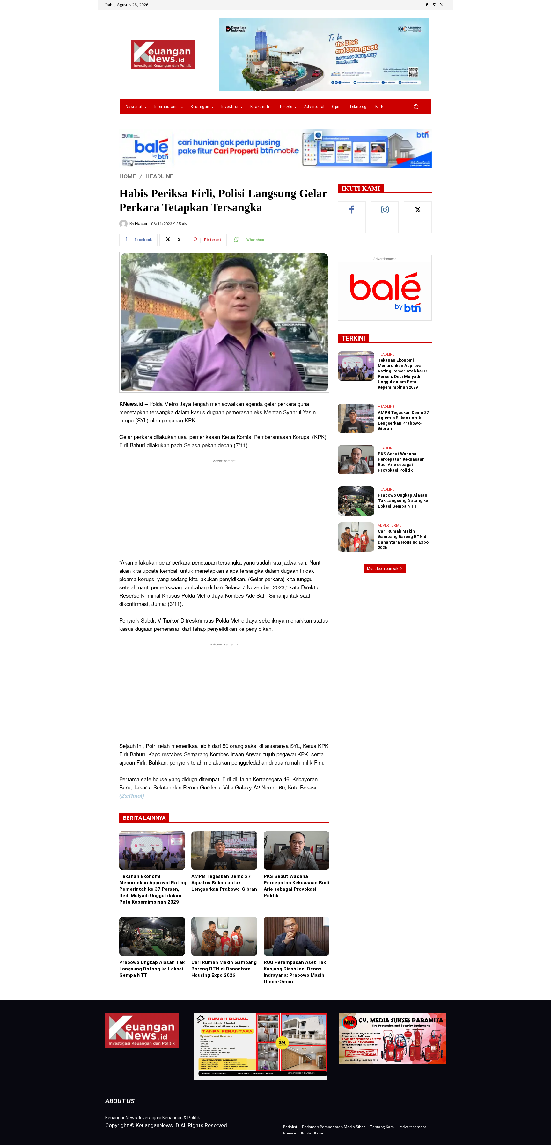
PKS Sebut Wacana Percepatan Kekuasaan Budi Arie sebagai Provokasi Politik (296, 886)
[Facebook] (426, 5)
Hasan (141, 223)
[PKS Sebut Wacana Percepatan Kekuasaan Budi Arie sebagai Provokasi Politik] (296, 850)
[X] (442, 5)
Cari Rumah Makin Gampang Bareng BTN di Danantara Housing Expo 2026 (224, 969)
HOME (127, 176)
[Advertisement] (224, 508)
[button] (415, 106)
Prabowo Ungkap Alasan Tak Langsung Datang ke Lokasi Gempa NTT (152, 969)
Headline (159, 176)
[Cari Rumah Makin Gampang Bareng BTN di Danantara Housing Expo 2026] (224, 936)
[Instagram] (434, 5)
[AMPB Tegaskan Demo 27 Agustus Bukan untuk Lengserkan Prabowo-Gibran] (224, 850)
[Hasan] (124, 224)
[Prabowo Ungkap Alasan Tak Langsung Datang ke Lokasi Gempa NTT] (152, 936)
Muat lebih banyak (382, 568)
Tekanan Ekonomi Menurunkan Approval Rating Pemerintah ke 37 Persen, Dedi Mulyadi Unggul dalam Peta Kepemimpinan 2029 (152, 889)
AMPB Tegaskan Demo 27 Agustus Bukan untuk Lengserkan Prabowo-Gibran (224, 883)
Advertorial (389, 525)
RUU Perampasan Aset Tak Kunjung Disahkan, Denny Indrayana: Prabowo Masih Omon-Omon (295, 972)
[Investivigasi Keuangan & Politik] (162, 54)
